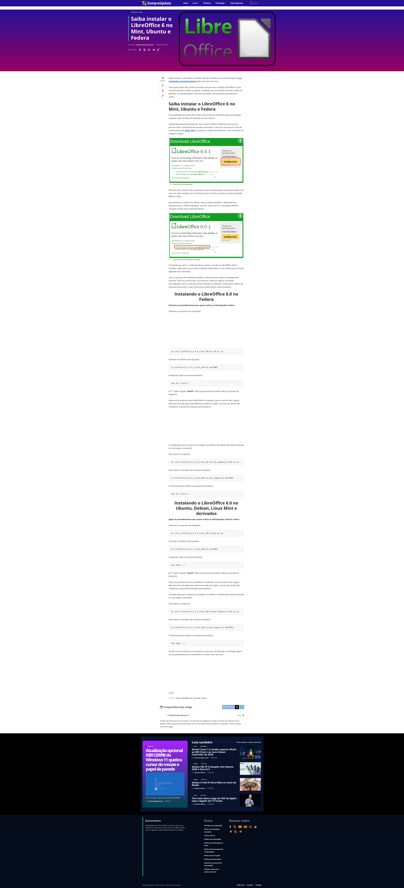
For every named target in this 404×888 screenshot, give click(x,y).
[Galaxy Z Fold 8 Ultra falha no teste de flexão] (250, 784)
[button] (252, 3)
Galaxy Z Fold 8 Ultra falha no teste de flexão (214, 784)
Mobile (196, 763)
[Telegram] (230, 831)
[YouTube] (240, 826)
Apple (196, 795)
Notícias (204, 763)
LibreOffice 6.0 (186, 698)
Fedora (178, 698)
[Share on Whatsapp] (149, 50)
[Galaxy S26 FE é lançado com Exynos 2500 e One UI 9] (250, 768)
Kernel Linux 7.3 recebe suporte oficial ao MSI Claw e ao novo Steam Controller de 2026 (214, 752)
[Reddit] (255, 826)
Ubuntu (204, 698)
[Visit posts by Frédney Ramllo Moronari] (162, 715)
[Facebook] (243, 715)
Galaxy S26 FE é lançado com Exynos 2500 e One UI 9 (212, 768)
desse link (190, 130)
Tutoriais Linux (136, 12)
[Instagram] (250, 826)
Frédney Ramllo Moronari (145, 45)
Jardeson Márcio (199, 772)
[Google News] (245, 826)
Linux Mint (197, 698)
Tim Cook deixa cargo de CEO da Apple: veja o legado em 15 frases (214, 799)
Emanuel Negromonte (155, 801)
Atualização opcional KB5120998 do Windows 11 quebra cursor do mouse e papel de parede (164, 759)
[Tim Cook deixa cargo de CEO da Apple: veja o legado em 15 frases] (250, 800)
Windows (150, 746)
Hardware (203, 746)
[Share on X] (144, 50)
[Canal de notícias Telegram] (240, 831)
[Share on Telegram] (153, 50)
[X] (235, 826)
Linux (195, 746)
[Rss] (235, 831)
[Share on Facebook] (140, 50)
